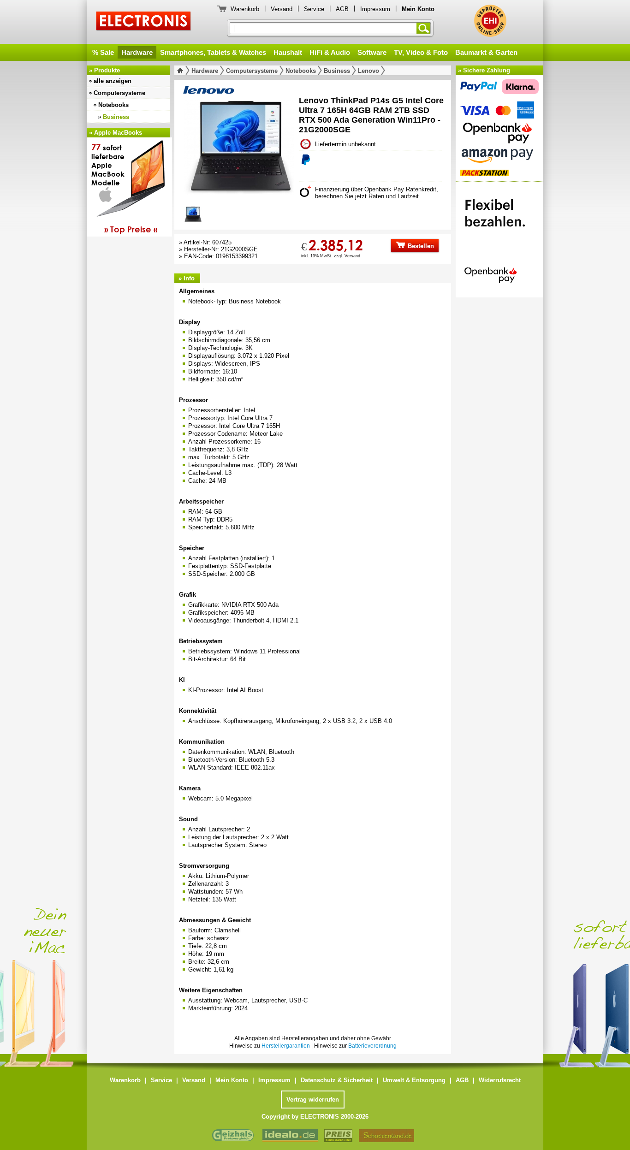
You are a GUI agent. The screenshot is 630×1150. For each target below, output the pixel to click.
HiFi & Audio (329, 52)
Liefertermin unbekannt (345, 144)
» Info (186, 278)
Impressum (375, 9)
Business (116, 116)
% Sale (103, 52)
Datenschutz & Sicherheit (337, 1080)
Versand (281, 9)
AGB (342, 9)
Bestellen (420, 246)
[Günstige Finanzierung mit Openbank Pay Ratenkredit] (499, 237)
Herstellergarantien (286, 1046)
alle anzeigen (112, 80)
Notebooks (113, 104)
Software (371, 52)
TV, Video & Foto (421, 52)
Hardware (137, 52)
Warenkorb (245, 9)
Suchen (425, 28)
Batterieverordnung (372, 1046)
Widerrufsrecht (500, 1080)
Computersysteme (119, 92)
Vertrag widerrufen (312, 1099)
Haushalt (287, 52)
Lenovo (368, 70)
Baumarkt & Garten (486, 52)
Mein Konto (231, 1080)
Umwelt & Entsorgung (414, 1080)
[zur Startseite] (182, 70)
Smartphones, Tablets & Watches (213, 52)
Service (314, 9)
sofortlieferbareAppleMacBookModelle (124, 188)
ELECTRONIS (143, 22)
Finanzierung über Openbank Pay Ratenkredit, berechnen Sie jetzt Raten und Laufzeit (376, 193)
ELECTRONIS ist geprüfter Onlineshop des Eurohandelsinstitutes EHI (490, 21)
